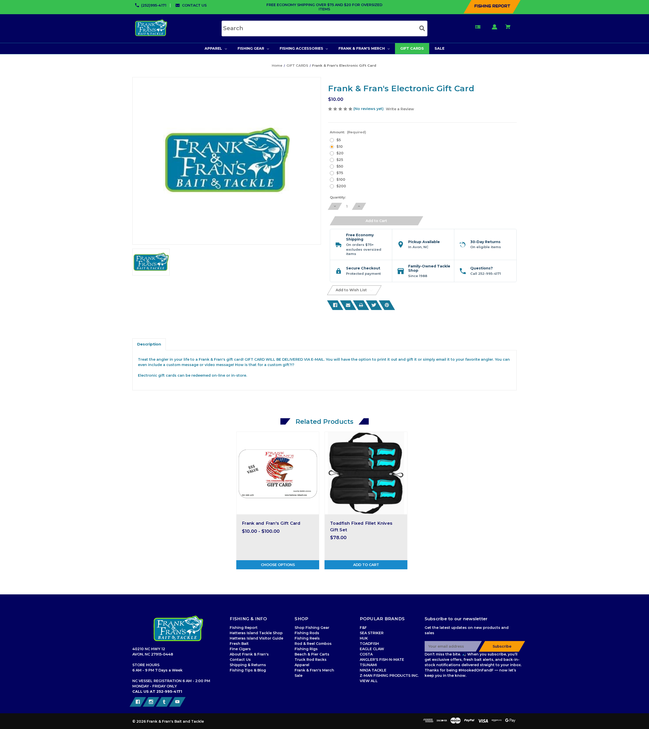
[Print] (361, 305)
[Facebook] (335, 305)
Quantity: (338, 197)
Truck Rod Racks (311, 659)
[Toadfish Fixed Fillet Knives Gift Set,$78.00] (366, 473)
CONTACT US (194, 5)
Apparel (302, 665)
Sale (298, 675)
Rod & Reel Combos (313, 643)
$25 (339, 159)
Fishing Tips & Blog (248, 670)
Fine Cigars (240, 649)
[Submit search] (422, 28)
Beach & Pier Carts (312, 654)
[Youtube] (177, 701)
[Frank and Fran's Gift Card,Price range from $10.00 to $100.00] (278, 473)
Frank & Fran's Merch (314, 670)
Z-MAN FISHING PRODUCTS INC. (389, 675)
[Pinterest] (386, 305)
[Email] (348, 305)
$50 (339, 166)
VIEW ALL (369, 681)
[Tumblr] (164, 701)
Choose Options (278, 564)
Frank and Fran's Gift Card (271, 523)
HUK (364, 638)
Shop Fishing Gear (312, 627)
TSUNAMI (368, 665)
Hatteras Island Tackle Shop (256, 633)
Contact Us (240, 659)
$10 (339, 146)
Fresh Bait (239, 643)
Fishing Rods (307, 633)
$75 (339, 173)
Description (149, 344)
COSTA (366, 654)
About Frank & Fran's (249, 654)
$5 (338, 140)
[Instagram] (151, 701)
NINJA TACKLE (373, 670)
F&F (363, 627)
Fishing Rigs (306, 649)
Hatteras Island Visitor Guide (256, 638)
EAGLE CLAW (372, 649)
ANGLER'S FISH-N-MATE (382, 659)
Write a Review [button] (400, 109)
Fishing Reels (307, 638)
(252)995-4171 (153, 5)
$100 (340, 179)
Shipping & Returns (248, 665)
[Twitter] (373, 305)
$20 (340, 153)
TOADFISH (369, 643)
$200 (341, 186)
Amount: (348, 132)
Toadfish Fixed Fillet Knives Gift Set (361, 526)
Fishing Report (244, 627)
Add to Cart (366, 564)
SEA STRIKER (372, 633)
